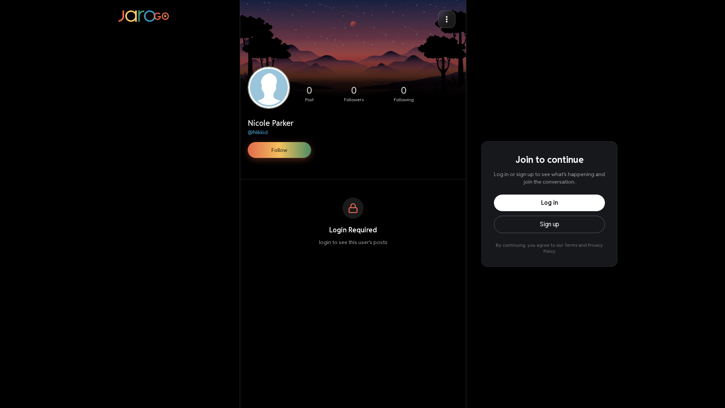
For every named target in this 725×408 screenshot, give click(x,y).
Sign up (549, 224)
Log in (549, 203)
